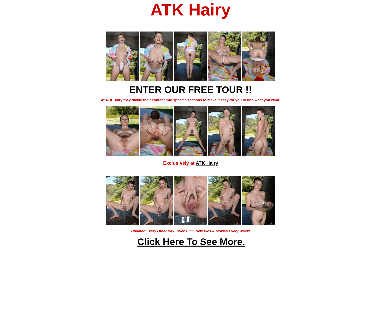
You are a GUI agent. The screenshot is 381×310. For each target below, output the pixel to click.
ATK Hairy (207, 163)
